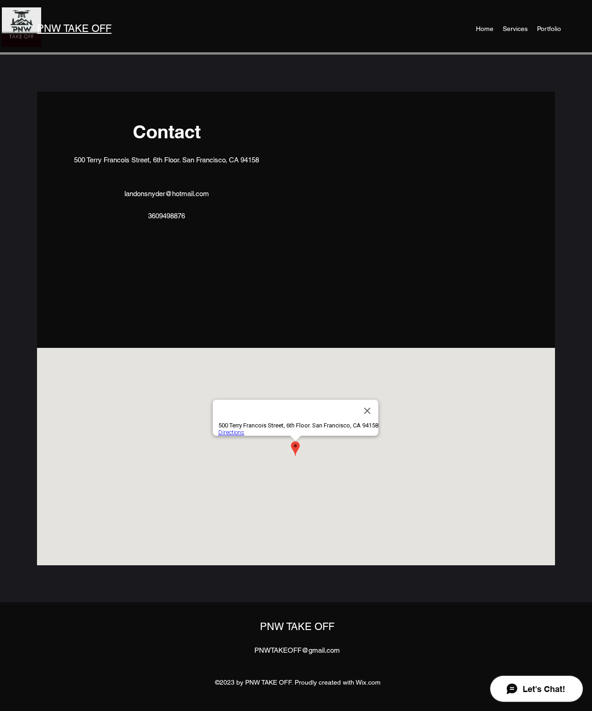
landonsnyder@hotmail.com (166, 194)
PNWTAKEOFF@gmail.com (297, 650)
